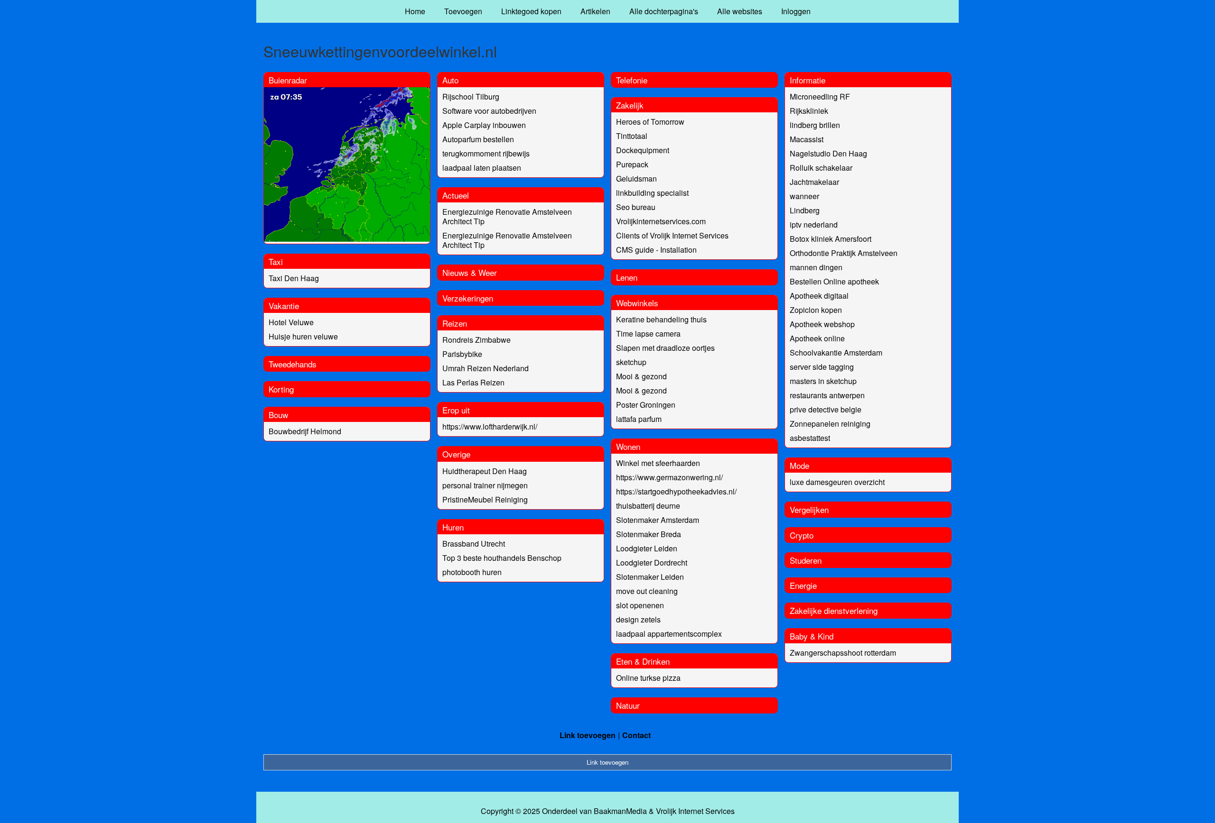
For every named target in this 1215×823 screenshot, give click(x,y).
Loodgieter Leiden (646, 548)
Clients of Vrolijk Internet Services (672, 235)
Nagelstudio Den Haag (828, 153)
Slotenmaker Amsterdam (657, 519)
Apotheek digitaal (819, 295)
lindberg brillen (815, 124)
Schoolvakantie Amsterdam (836, 352)
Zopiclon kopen (816, 309)
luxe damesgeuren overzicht (837, 481)
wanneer (804, 196)
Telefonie (631, 80)
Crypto (801, 535)
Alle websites (739, 11)
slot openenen (640, 605)
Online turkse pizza (648, 677)
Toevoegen (463, 11)
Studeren (806, 560)
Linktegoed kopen (531, 11)
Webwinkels (637, 303)
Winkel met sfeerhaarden (658, 462)
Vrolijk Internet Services (695, 811)
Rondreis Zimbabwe (476, 339)
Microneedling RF (820, 96)
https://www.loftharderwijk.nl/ (489, 426)
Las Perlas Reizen (473, 382)
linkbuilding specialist (652, 192)
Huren (453, 527)
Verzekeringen (467, 298)
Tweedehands (293, 364)
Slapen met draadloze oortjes (665, 347)
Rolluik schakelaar (821, 167)
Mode (799, 465)
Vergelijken (809, 509)
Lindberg (805, 210)
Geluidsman (636, 178)
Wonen (628, 446)
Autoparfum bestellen (478, 139)
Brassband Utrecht (473, 543)
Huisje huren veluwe (303, 336)
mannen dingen (816, 267)
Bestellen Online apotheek (834, 281)
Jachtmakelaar (814, 181)
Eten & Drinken (643, 661)
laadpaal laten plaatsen (481, 167)
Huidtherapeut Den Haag (484, 471)
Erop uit (456, 410)
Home (415, 11)
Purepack (632, 164)
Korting (281, 389)
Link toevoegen (588, 735)
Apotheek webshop (822, 324)
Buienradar (288, 80)
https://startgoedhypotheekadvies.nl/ (676, 491)
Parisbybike (462, 353)
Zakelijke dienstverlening (834, 610)
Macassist (806, 139)
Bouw (278, 415)
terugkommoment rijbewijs (486, 153)
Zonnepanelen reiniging (830, 423)
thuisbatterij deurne (648, 505)
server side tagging (822, 366)
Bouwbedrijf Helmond (305, 431)
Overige (456, 454)
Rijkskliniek (809, 110)
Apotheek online (817, 338)
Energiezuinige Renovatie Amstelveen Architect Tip (507, 216)
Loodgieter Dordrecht (651, 562)
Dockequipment (642, 150)
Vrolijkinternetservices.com (661, 221)
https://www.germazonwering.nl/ (669, 477)
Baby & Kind (811, 636)
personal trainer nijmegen (485, 485)
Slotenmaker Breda (648, 534)
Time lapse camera (648, 333)
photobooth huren (472, 572)
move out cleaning (647, 590)
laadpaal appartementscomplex (669, 633)
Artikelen (595, 11)
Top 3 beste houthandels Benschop (501, 557)
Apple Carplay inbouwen (484, 124)
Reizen (454, 323)
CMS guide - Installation (656, 249)
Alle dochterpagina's (663, 11)
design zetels (638, 619)
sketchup (631, 362)
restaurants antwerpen (827, 395)
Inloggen (796, 11)
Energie (803, 585)
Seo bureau (635, 206)
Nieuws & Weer (469, 272)
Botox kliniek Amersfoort (830, 238)
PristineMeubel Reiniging (485, 499)
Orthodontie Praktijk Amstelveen (843, 252)
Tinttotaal (631, 135)
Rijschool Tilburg (470, 96)
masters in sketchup (823, 380)
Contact (636, 735)
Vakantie (284, 305)
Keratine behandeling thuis (661, 319)
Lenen (626, 277)
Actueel (455, 195)
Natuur (628, 705)
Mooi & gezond (641, 376)
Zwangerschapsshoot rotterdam (843, 652)
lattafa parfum (639, 418)
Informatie (807, 80)
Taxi (276, 261)
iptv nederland (814, 224)
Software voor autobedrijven (489, 110)
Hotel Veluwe (291, 322)
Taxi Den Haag (294, 278)
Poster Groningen (645, 404)
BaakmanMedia (620, 811)
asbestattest (810, 437)
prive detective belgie (825, 409)
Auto (450, 80)
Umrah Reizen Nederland (485, 368)
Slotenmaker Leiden (650, 576)
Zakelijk (630, 105)
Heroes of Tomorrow (650, 121)
